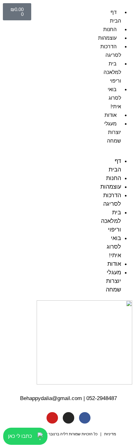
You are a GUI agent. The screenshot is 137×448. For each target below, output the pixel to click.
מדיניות (110, 434)
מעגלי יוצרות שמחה (112, 132)
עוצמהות (107, 38)
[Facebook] (84, 418)
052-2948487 (101, 398)
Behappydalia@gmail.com (51, 398)
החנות (110, 29)
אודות (111, 115)
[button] (120, 152)
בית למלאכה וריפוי (112, 72)
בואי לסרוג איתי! (114, 98)
